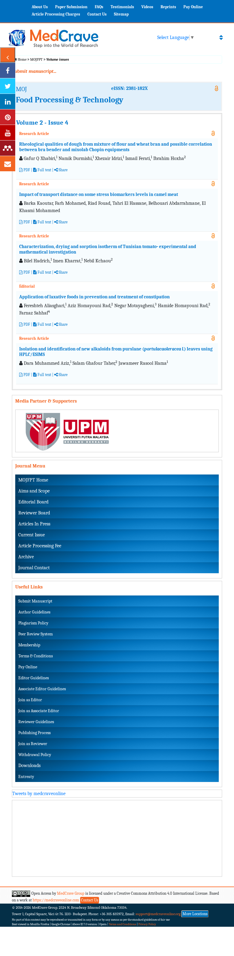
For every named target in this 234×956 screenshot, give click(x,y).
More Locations (195, 914)
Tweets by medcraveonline (39, 793)
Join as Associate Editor (38, 710)
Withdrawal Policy (34, 754)
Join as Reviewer (32, 743)
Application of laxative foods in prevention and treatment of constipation (94, 297)
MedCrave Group (70, 893)
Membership (29, 645)
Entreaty (26, 776)
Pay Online (193, 7)
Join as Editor (30, 699)
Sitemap (121, 14)
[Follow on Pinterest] (7, 117)
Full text (44, 170)
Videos (147, 7)
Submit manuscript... (34, 71)
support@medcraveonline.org (158, 914)
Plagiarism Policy (33, 623)
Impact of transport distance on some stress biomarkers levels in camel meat (98, 194)
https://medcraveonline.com (56, 900)
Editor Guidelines (33, 678)
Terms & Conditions (35, 656)
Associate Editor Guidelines (42, 688)
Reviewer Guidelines (36, 721)
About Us (40, 7)
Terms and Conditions (122, 924)
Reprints (168, 7)
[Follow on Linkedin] (7, 101)
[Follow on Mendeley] (7, 148)
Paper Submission (71, 7)
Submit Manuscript (35, 601)
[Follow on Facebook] (7, 70)
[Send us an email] (7, 163)
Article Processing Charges (56, 14)
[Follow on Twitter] (7, 86)
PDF (26, 170)
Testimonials (122, 7)
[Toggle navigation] (221, 37)
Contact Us (97, 14)
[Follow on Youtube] (7, 132)
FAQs (99, 7)
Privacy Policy (147, 924)
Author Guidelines (34, 612)
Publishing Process (34, 732)
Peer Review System (35, 634)
